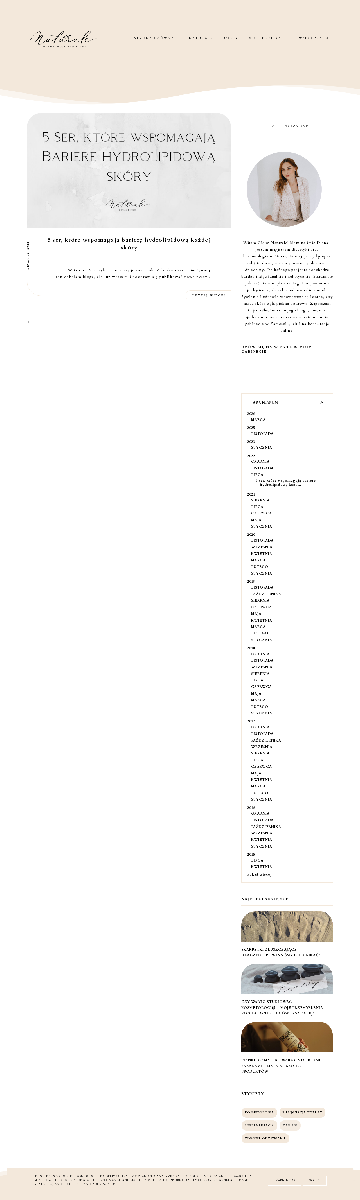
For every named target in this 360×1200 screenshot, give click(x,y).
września (262, 547)
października (266, 594)
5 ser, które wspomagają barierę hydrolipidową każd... (286, 482)
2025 (251, 428)
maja (256, 520)
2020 (251, 534)
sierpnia (260, 500)
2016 (251, 808)
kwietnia (261, 554)
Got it (315, 1181)
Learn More (284, 1181)
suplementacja (259, 1125)
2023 (251, 442)
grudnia (260, 461)
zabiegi (290, 1125)
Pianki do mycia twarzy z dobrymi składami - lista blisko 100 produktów (281, 1066)
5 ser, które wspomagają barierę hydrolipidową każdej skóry (129, 243)
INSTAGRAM (296, 125)
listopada (262, 433)
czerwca (261, 513)
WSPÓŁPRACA (314, 38)
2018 (251, 648)
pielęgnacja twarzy (302, 1113)
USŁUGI (230, 38)
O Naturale (198, 38)
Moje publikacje (269, 38)
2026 (251, 414)
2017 (251, 721)
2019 (251, 581)
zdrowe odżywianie (265, 1138)
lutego (259, 566)
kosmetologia (259, 1113)
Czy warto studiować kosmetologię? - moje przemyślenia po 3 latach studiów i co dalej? (282, 1008)
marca (258, 419)
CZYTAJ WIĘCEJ (209, 295)
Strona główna (154, 38)
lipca (257, 475)
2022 (251, 456)
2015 (251, 854)
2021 (251, 494)
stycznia (261, 447)
